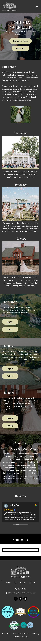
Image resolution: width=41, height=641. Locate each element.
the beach (20, 184)
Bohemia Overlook (13, 634)
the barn (20, 238)
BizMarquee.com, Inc (20, 637)
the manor (20, 133)
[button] (37, 6)
